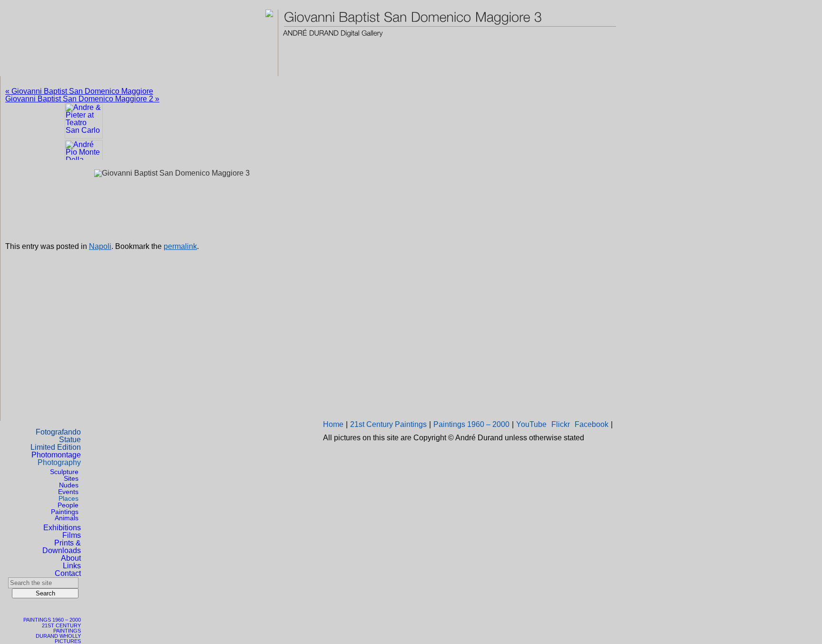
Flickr (560, 424)
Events (68, 491)
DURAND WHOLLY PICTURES (58, 638)
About (71, 558)
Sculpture (64, 472)
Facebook (591, 424)
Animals (66, 518)
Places (68, 498)
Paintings (64, 511)
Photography (59, 462)
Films (71, 535)
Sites (71, 478)
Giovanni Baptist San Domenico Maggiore (79, 91)
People (68, 505)
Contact (68, 573)
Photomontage (56, 455)
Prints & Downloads (61, 547)
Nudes (68, 485)
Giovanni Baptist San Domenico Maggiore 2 (82, 99)
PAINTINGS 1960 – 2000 (52, 620)
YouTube (531, 424)
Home (333, 424)
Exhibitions (62, 528)
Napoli (100, 246)
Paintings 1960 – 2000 (471, 424)
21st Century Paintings (388, 424)
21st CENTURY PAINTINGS (61, 628)
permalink (180, 246)
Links (72, 566)
